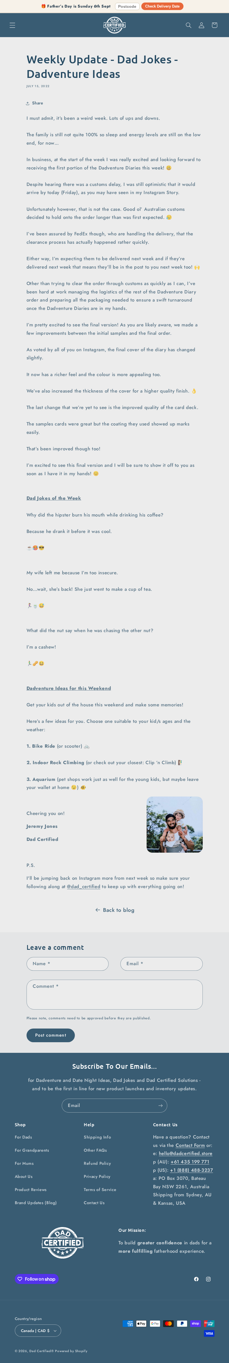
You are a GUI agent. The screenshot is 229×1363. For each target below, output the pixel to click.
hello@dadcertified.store (186, 1153)
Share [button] (37, 103)
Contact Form (190, 1145)
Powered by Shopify (71, 1351)
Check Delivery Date (162, 6)
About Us (24, 1176)
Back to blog (119, 910)
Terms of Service (100, 1190)
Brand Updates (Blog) (36, 1203)
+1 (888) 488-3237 (191, 1170)
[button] (12, 25)
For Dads (23, 1137)
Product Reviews (31, 1190)
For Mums (24, 1163)
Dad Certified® (41, 1351)
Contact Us (94, 1203)
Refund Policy (97, 1163)
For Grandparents (32, 1150)
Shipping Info (97, 1137)
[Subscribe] (160, 1105)
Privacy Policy (97, 1176)
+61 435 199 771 (190, 1161)
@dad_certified (83, 886)
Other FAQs (95, 1150)
